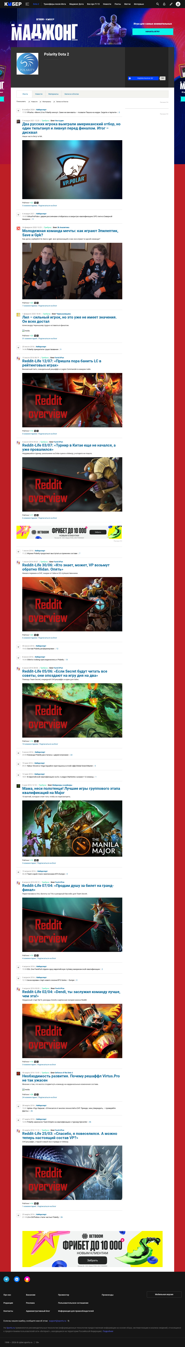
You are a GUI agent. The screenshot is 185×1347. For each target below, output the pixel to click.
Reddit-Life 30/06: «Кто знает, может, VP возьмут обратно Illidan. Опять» (66, 567)
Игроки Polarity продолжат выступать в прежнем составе (52, 553)
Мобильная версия (164, 1294)
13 (67, 660)
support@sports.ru (57, 1321)
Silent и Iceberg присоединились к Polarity (45, 660)
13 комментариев (30, 744)
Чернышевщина (63, 314)
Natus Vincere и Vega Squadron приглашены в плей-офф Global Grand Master (60, 766)
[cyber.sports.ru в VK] (17, 1279)
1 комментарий (29, 1206)
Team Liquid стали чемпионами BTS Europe (46, 874)
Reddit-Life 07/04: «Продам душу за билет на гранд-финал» (68, 887)
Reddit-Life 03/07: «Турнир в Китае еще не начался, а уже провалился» (69, 447)
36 (90, 1122)
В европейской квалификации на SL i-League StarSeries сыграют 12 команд (60, 777)
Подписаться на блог (47, 206)
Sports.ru (11, 1328)
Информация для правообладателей (76, 1311)
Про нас (7, 1295)
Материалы (53, 94)
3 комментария (29, 863)
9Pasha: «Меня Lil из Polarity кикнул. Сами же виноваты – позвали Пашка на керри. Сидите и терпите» (72, 112)
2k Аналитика (63, 227)
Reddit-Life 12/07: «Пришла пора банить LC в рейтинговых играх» (61, 363)
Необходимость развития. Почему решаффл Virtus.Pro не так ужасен (71, 1078)
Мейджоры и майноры (62, 785)
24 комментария (29, 1097)
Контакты (8, 1311)
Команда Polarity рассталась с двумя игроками (48, 755)
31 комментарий (29, 338)
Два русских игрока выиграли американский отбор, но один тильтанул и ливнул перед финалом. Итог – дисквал (71, 128)
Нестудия (59, 121)
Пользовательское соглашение (73, 1303)
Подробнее (108, 1331)
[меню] (27, 4)
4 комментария (29, 958)
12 (57, 649)
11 (33, 219)
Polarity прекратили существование (42, 349)
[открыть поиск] (158, 4)
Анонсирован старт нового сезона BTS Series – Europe (50, 980)
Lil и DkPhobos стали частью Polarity (43, 1217)
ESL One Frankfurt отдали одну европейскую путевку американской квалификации (63, 969)
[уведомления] (164, 4)
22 (71, 755)
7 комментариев (29, 306)
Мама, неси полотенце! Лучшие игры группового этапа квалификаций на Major (71, 790)
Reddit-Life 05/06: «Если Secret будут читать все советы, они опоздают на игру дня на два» (64, 673)
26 (32, 1111)
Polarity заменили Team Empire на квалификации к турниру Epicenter (57, 1122)
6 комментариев (29, 518)
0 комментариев (29, 434)
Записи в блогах (71, 94)
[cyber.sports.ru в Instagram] (27, 1279)
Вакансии (30, 1295)
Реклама (30, 1303)
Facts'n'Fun (59, 358)
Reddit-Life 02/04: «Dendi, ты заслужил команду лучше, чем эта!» (71, 994)
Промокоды (107, 1295)
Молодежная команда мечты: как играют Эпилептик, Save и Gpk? (70, 233)
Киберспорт (41, 110)
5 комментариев (29, 206)
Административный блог (38, 1311)
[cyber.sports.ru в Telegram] (6, 1279)
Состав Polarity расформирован (40, 649)
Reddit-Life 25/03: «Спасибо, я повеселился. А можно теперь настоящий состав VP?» (69, 1135)
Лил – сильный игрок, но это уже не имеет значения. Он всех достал (69, 319)
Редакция (8, 1303)
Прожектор (63, 1295)
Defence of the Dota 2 (64, 1073)
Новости (38, 94)
